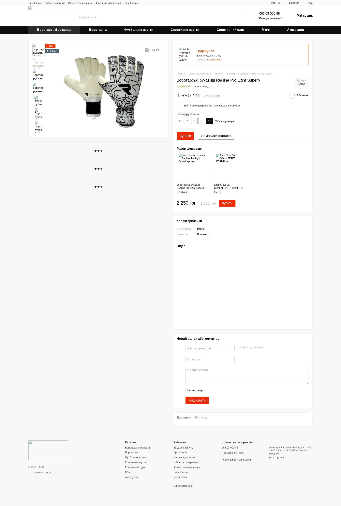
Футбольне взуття (138, 29)
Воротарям (98, 29)
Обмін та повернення (80, 3)
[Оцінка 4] (228, 390)
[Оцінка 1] (209, 390)
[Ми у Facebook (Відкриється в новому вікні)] (143, 3)
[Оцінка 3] (222, 390)
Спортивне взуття (184, 29)
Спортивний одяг (230, 29)
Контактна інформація (108, 3)
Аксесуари (295, 29)
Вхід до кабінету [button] (183, 447)
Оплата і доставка (55, 3)
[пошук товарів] (239, 17)
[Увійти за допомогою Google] (273, 347)
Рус (278, 3)
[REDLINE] (152, 50)
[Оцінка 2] (215, 390)
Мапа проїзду (276, 457)
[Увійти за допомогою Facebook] (267, 347)
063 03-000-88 (269, 13)
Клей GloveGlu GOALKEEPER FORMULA (228, 186)
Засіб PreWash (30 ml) (209, 55)
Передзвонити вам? (270, 18)
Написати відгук (202, 86)
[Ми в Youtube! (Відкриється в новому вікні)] (148, 3)
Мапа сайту (180, 477)
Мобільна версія (41, 472)
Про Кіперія (35, 3)
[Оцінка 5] (234, 390)
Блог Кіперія (131, 3)
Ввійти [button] (187, 105)
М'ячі (266, 29)
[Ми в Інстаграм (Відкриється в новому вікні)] (152, 3)
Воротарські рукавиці (54, 29)
